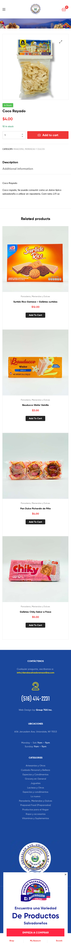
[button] (60, 41)
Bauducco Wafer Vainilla (35, 405)
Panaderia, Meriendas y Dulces (29, 149)
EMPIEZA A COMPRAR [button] (35, 932)
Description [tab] (10, 162)
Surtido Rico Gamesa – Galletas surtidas (35, 301)
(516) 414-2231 (35, 699)
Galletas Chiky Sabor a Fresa (35, 611)
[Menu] (4, 9)
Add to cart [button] (35, 315)
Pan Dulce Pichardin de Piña (35, 508)
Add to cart (50, 135)
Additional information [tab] (17, 169)
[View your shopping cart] (64, 9)
